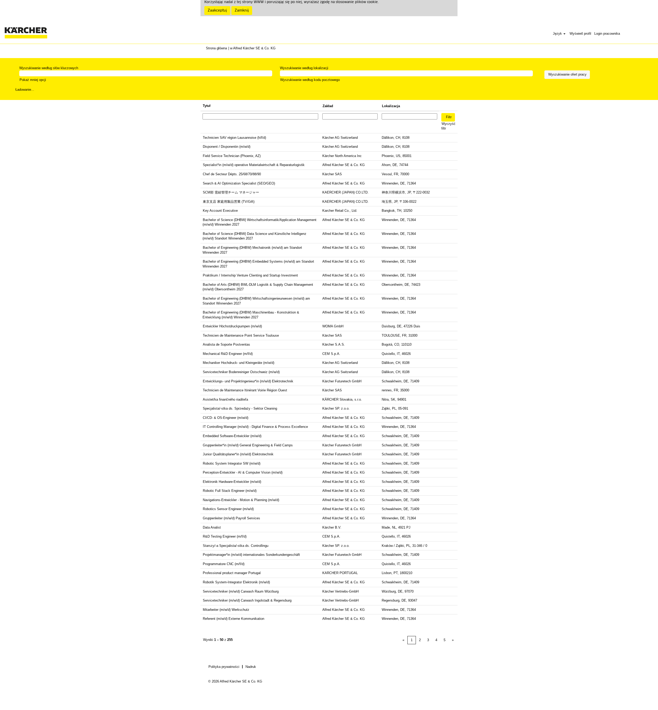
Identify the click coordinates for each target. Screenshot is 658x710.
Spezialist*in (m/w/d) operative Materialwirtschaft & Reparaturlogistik (254, 165)
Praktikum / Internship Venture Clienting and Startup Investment (250, 275)
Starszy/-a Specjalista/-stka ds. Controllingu (235, 546)
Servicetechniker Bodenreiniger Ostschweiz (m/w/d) (241, 372)
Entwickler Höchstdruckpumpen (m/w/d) (232, 326)
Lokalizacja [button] (391, 106)
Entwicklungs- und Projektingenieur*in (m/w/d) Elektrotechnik (248, 381)
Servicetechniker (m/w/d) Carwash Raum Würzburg (241, 591)
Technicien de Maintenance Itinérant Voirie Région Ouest (245, 390)
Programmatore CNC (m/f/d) (223, 564)
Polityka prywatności (223, 667)
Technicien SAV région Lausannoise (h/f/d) (234, 138)
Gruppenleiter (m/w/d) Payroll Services (231, 518)
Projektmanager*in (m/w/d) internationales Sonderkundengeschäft (251, 555)
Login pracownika (607, 33)
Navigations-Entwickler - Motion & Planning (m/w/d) (241, 500)
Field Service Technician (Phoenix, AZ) (232, 156)
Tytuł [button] (207, 106)
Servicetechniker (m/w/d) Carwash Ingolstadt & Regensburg (247, 600)
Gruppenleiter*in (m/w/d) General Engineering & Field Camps (248, 445)
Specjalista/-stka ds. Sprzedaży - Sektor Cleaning (240, 408)
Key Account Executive (220, 211)
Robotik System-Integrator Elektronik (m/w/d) (236, 582)
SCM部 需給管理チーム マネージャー (231, 192)
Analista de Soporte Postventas (226, 344)
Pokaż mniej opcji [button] (33, 80)
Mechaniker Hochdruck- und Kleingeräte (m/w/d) (238, 363)
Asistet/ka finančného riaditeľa (225, 399)
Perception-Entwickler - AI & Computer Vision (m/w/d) (242, 472)
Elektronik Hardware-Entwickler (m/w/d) (232, 482)
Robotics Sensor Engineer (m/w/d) (228, 509)
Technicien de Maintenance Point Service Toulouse (241, 335)
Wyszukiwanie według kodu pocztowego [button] (310, 80)
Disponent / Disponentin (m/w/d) (226, 147)
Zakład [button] (328, 106)
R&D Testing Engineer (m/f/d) (224, 536)
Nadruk (250, 667)
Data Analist (212, 527)
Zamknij (242, 10)
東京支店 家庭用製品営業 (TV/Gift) (228, 202)
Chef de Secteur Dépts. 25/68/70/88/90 (232, 174)
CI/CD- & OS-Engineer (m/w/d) (225, 418)
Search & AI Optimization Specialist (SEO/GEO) (239, 183)
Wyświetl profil (580, 33)
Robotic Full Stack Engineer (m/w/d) (230, 491)
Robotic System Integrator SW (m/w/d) (231, 463)
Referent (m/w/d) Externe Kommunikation (233, 619)
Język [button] (558, 33)
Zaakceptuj (217, 10)
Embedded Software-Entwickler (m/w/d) (232, 436)
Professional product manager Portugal (232, 573)
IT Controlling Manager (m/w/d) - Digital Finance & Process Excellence (255, 427)
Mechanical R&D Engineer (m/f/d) (228, 354)
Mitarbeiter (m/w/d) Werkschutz (226, 610)
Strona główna (216, 48)
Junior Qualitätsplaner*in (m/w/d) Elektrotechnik (238, 454)
